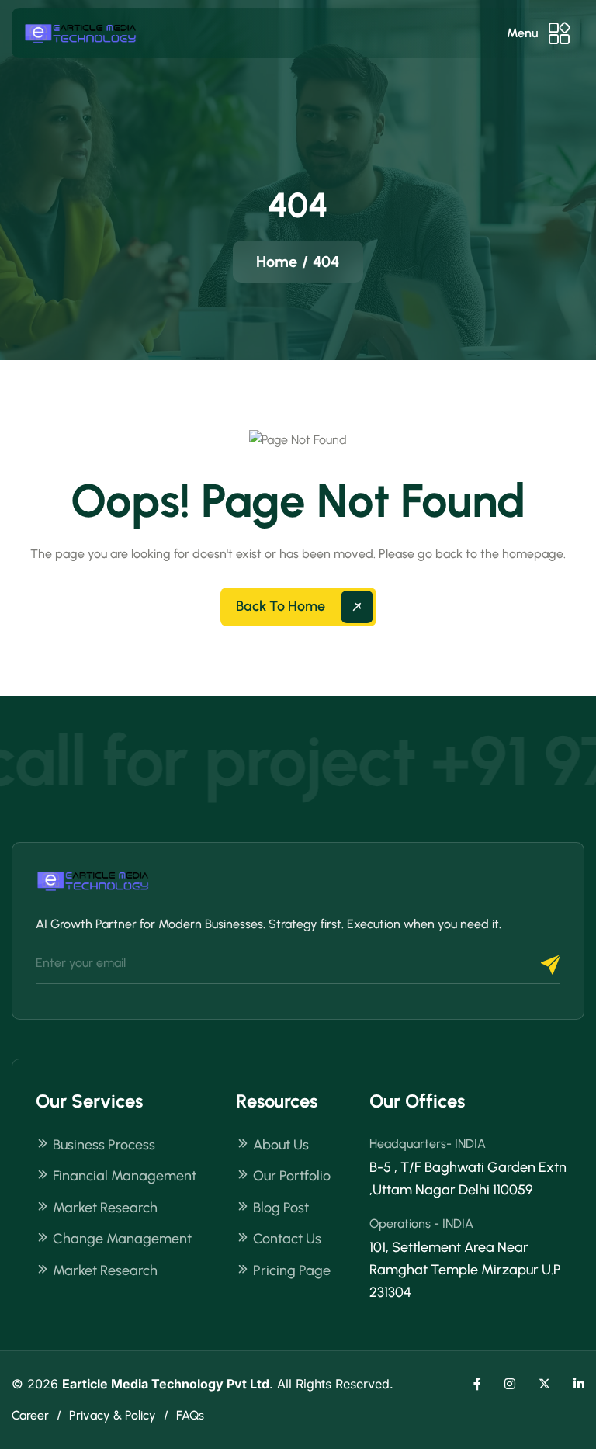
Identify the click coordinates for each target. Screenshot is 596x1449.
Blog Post (281, 1207)
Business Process (104, 1144)
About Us (281, 1144)
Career (30, 1415)
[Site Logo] (81, 33)
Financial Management (124, 1175)
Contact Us (287, 1238)
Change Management (122, 1238)
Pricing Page (292, 1270)
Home (276, 261)
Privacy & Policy (112, 1415)
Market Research (105, 1207)
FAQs (190, 1415)
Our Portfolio (292, 1175)
